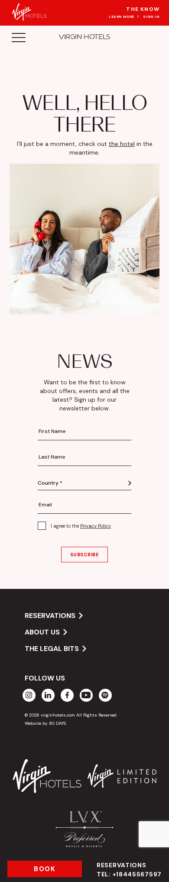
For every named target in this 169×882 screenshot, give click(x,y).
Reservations (129, 869)
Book (44, 869)
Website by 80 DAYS (45, 723)
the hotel (122, 144)
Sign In (151, 16)
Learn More (121, 16)
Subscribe (84, 555)
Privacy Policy (95, 526)
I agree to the (81, 526)
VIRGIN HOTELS (84, 37)
